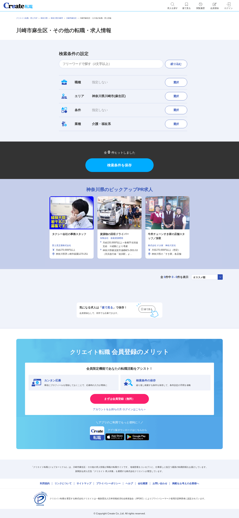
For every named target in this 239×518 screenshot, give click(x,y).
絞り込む (176, 63)
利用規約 (45, 483)
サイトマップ (84, 483)
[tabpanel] (119, 227)
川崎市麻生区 (71, 18)
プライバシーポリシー (108, 483)
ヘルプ (129, 483)
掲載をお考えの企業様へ (185, 483)
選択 (176, 82)
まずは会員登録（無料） (119, 398)
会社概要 (143, 483)
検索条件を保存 (119, 165)
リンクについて (63, 483)
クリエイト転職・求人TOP (26, 18)
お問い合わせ (160, 483)
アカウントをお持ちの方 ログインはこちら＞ (119, 409)
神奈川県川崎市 (57, 18)
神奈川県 (44, 18)
